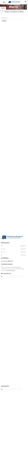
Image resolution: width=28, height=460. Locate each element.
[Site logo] (14, 2)
